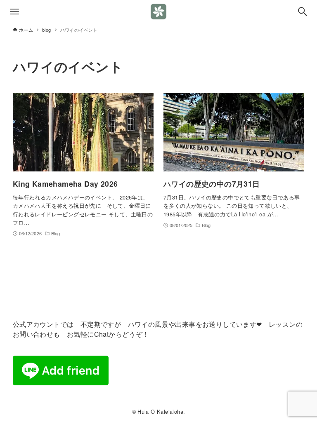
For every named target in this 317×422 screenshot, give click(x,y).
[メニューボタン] (14, 11)
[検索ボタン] (302, 11)
